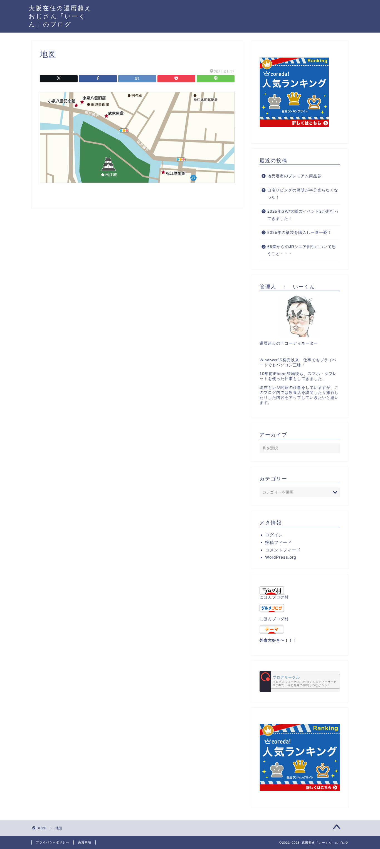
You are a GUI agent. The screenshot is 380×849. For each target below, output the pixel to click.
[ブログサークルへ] (300, 681)
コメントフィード (283, 550)
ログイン (274, 535)
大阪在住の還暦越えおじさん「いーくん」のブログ (60, 16)
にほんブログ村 (274, 597)
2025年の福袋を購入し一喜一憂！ (299, 232)
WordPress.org (280, 557)
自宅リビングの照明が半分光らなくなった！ (302, 194)
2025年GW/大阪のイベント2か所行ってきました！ (303, 215)
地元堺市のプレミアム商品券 (294, 176)
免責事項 (84, 842)
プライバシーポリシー (52, 842)
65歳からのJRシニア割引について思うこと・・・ (301, 250)
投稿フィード (278, 542)
